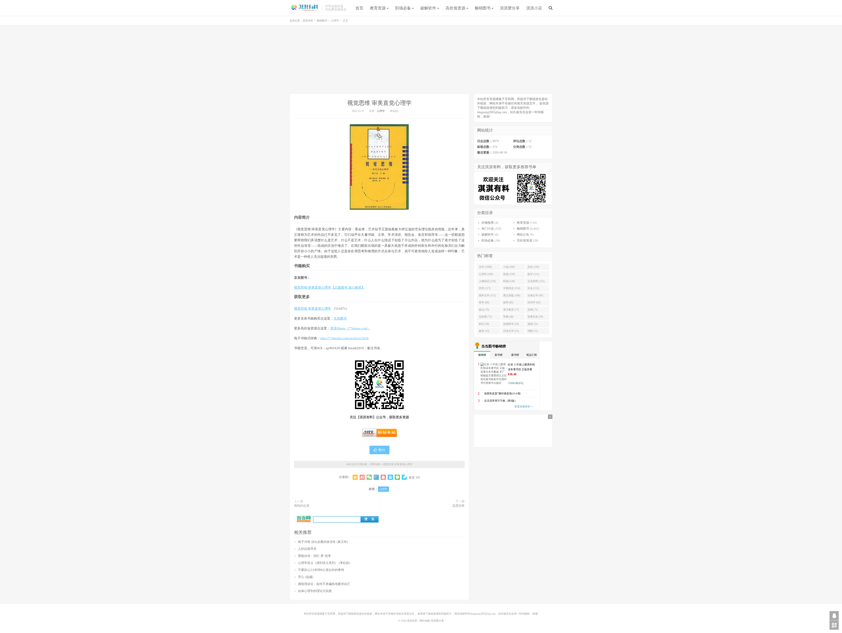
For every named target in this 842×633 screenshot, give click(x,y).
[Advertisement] (421, 59)
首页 (359, 8)
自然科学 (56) (511, 323)
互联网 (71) (485, 316)
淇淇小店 (534, 8)
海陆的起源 (301, 505)
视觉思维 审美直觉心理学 (379, 103)
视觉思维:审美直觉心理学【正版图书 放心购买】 (329, 287)
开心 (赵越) (305, 577)
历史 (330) (533, 266)
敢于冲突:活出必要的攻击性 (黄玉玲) (323, 542)
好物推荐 (488, 222)
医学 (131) (533, 274)
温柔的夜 (458, 505)
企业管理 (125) (536, 281)
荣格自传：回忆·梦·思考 (314, 556)
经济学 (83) (534, 302)
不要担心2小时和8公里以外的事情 (321, 570)
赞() (381, 450)
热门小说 (488, 228)
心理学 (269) (486, 274)
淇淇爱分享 (510, 8)
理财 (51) (533, 331)
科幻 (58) (484, 323)
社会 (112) (533, 288)
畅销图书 (483, 8)
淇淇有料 (304, 7)
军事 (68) (508, 316)
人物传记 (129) (487, 281)
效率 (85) (508, 302)
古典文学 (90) (535, 295)
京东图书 (340, 318)
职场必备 (403, 8)
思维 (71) (533, 309)
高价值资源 (455, 8)
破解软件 (428, 8)
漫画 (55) (533, 323)
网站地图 (424, 620)
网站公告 (523, 234)
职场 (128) (509, 281)
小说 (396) (509, 266)
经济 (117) (485, 288)
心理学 (335, 20)
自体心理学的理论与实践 (315, 591)
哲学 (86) (484, 302)
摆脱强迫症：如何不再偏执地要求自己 (324, 584)
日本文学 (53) (511, 331)
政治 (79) (484, 309)
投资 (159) (509, 274)
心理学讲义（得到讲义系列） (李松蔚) (324, 563)
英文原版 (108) (511, 295)
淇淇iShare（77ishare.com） (350, 328)
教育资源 (378, 8)
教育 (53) (484, 331)
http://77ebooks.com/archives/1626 (344, 338)
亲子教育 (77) (511, 309)
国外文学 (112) (487, 295)
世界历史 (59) (535, 316)
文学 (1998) (485, 266)
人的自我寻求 (307, 549)
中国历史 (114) (511, 288)
